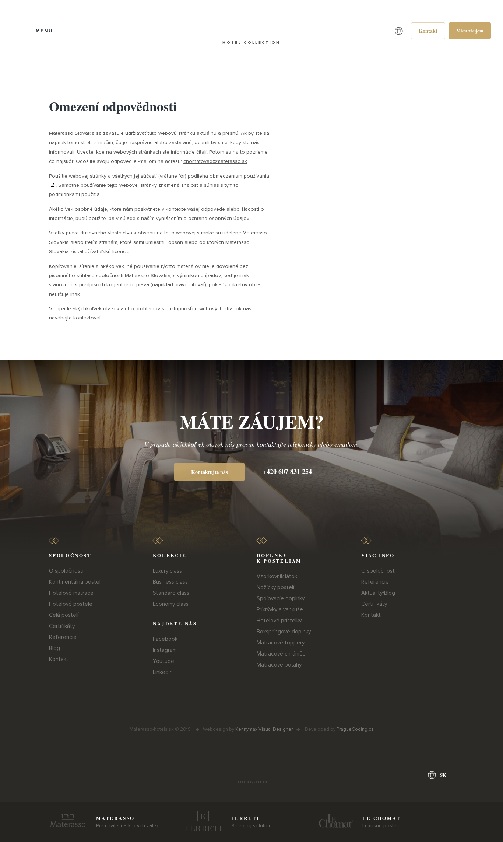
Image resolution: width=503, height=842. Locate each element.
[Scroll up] (489, 827)
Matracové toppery (281, 642)
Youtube (163, 661)
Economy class (171, 604)
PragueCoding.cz (355, 729)
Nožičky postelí (275, 587)
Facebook (165, 639)
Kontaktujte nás (209, 472)
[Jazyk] (398, 30)
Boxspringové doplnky (284, 631)
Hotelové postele (70, 604)
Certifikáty (62, 626)
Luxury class (167, 570)
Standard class (171, 593)
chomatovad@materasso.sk (215, 161)
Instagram (165, 650)
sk (443, 774)
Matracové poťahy (279, 664)
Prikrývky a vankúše (280, 609)
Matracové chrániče (281, 653)
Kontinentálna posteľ (75, 582)
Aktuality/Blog (378, 593)
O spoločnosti (66, 570)
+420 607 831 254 (287, 471)
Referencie (63, 637)
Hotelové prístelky (279, 620)
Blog (54, 648)
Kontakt (58, 659)
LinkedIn (163, 672)
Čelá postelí (63, 615)
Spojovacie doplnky (281, 598)
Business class (170, 582)
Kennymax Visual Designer (264, 729)
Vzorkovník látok (277, 576)
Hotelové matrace (71, 593)
